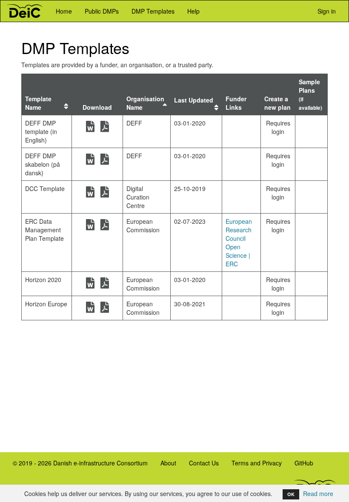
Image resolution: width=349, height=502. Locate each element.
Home (64, 11)
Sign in (326, 11)
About (168, 463)
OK (291, 494)
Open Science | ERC (238, 255)
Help (193, 11)
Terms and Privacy (257, 463)
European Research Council (239, 229)
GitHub (300, 466)
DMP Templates (153, 11)
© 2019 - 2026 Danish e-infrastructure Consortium (77, 466)
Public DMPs (102, 11)
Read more (318, 493)
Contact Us (204, 463)
